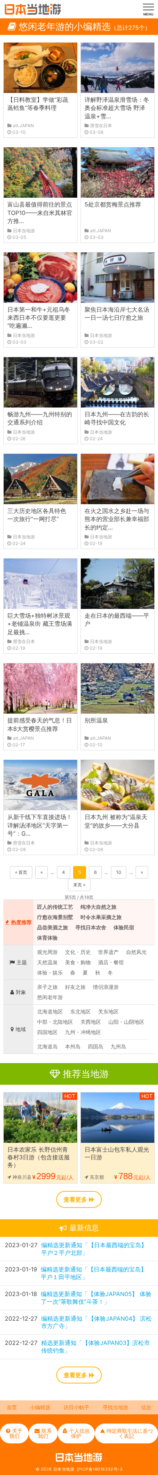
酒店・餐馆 (111, 962)
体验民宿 (124, 927)
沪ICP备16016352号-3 (99, 1469)
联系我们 (45, 1433)
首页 (12, 1407)
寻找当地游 (115, 1407)
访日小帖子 (76, 1407)
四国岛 (95, 1046)
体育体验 (47, 937)
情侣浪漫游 (106, 987)
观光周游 (47, 952)
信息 (146, 1407)
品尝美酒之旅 (52, 927)
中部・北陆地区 (55, 1022)
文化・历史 (78, 952)
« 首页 (21, 872)
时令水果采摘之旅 (101, 917)
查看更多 (75, 1199)
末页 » (79, 884)
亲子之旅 (47, 987)
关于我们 (16, 1433)
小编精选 (40, 1407)
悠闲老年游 (50, 997)
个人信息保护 (79, 1433)
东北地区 (80, 1011)
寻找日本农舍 (90, 927)
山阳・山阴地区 (126, 1022)
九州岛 (118, 1046)
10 (118, 872)
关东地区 (108, 1011)
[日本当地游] (33, 13)
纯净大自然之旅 (98, 907)
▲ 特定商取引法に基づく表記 (126, 1433)
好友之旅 (75, 987)
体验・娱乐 (50, 972)
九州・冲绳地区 (83, 1032)
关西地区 (90, 1022)
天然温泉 (47, 962)
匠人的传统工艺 (55, 907)
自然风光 (136, 952)
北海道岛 (47, 1046)
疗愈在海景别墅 (55, 917)
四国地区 (47, 1032)
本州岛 (72, 1046)
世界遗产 (108, 952)
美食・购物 (78, 962)
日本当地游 (64, 1469)
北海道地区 (50, 1011)
